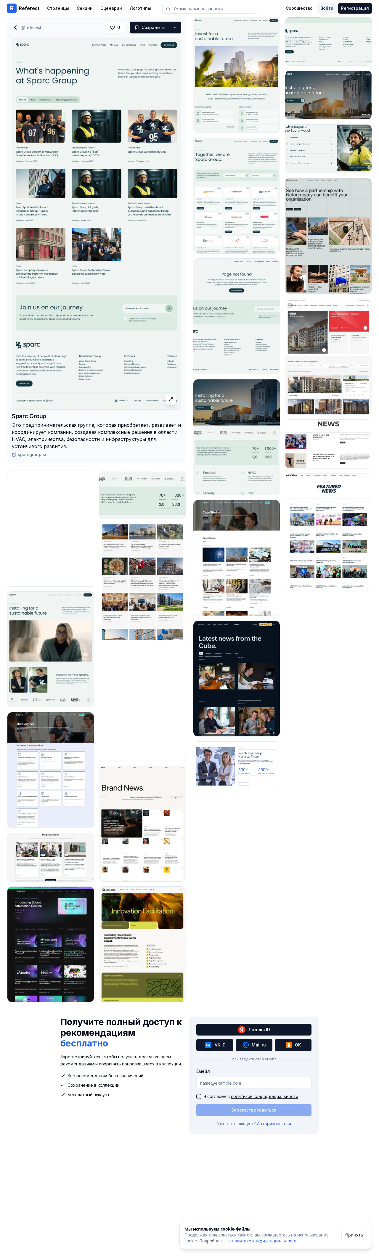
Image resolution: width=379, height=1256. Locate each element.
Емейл (203, 1071)
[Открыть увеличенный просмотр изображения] (171, 399)
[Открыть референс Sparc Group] (50, 649)
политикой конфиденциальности (264, 1096)
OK (298, 1044)
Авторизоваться (274, 1123)
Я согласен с (250, 1096)
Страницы (58, 8)
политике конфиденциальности (264, 1241)
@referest (31, 27)
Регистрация (355, 8)
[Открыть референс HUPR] (328, 444)
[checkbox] (198, 1096)
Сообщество (299, 8)
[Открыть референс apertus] (142, 823)
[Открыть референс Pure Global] (236, 766)
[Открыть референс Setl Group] (142, 582)
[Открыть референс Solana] (50, 944)
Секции (85, 8)
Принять (354, 1235)
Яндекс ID (259, 1029)
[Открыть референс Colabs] (142, 944)
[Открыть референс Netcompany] (328, 236)
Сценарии (111, 8)
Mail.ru (259, 1044)
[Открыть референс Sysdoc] (50, 770)
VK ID (220, 1044)
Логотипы (140, 8)
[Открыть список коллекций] (175, 27)
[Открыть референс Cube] (236, 678)
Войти (326, 8)
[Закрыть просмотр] (15, 27)
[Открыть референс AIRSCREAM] (328, 531)
